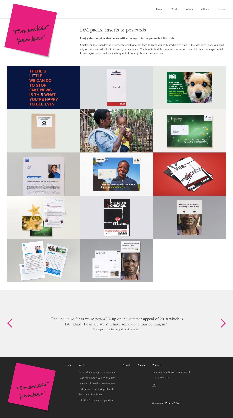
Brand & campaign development (97, 372)
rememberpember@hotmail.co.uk (171, 372)
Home (159, 9)
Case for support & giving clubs (96, 378)
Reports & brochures (90, 394)
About (189, 9)
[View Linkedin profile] (171, 385)
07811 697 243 (160, 378)
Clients (205, 9)
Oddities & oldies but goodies (95, 400)
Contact (222, 9)
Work (174, 9)
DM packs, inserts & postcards (96, 389)
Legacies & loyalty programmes (96, 383)
